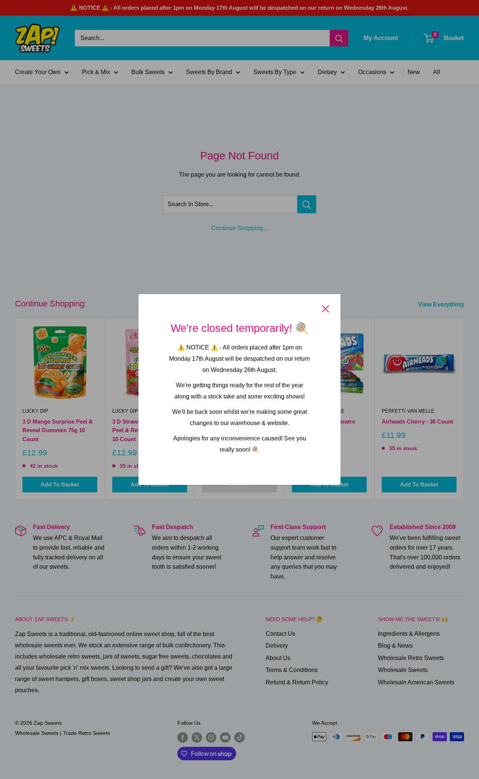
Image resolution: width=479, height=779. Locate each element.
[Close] (325, 308)
